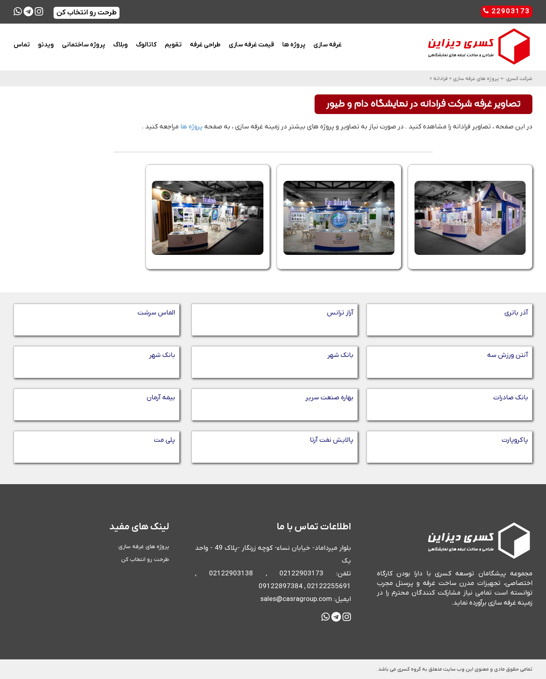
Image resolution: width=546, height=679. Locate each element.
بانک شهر (340, 355)
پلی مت (164, 440)
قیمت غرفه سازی (251, 45)
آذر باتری (516, 312)
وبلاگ (120, 45)
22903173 (509, 11)
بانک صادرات (510, 397)
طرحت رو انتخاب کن (145, 559)
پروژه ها (293, 45)
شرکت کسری (519, 78)
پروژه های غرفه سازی (475, 78)
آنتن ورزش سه (507, 355)
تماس (22, 45)
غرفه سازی (327, 45)
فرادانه (440, 78)
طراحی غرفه (205, 45)
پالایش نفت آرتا (331, 440)
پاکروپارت (515, 440)
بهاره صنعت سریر (329, 397)
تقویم (173, 45)
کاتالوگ (146, 45)
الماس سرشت (156, 312)
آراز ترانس (340, 312)
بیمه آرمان (161, 397)
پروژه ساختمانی (83, 45)
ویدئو (46, 45)
